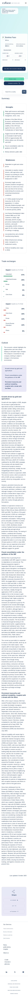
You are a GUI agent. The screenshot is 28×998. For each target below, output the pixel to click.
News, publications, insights (7, 947)
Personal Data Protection (14, 983)
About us (6, 953)
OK (24, 91)
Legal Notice (14, 980)
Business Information (7, 931)
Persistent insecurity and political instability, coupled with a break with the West (13, 385)
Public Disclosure (14, 987)
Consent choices (14, 993)
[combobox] (12, 92)
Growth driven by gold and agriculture (13, 369)
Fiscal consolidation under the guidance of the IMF (13, 376)
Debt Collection (6, 938)
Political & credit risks (7, 935)
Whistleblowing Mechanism (14, 990)
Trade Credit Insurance (8, 928)
